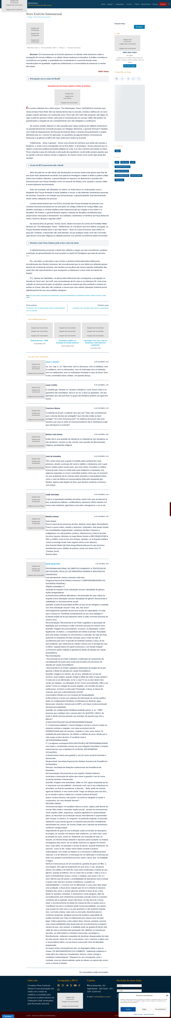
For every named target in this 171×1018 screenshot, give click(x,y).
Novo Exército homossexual (42, 17)
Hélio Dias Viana (32, 47)
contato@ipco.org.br (102, 997)
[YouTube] (75, 985)
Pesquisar (139, 27)
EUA (31, 295)
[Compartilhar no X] (122, 79)
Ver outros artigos (129, 66)
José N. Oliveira (52, 362)
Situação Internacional (67, 295)
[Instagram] (62, 985)
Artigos (61, 47)
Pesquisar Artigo (120, 23)
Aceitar (128, 1009)
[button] (167, 995)
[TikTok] (79, 985)
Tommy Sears (119, 180)
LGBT (41, 295)
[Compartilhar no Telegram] (128, 79)
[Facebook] (58, 985)
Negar (144, 1009)
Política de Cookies (138, 1014)
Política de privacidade (148, 1014)
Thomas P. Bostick (95, 295)
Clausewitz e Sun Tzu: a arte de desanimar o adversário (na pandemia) (95, 343)
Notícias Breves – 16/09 (39, 340)
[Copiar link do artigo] (139, 79)
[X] (71, 985)
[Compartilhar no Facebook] (117, 79)
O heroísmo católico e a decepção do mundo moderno (67, 342)
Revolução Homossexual (52, 295)
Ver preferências (160, 1009)
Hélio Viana (36, 295)
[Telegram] (67, 985)
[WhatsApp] (58, 989)
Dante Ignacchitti (53, 564)
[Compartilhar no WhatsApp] (133, 79)
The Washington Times (83, 295)
